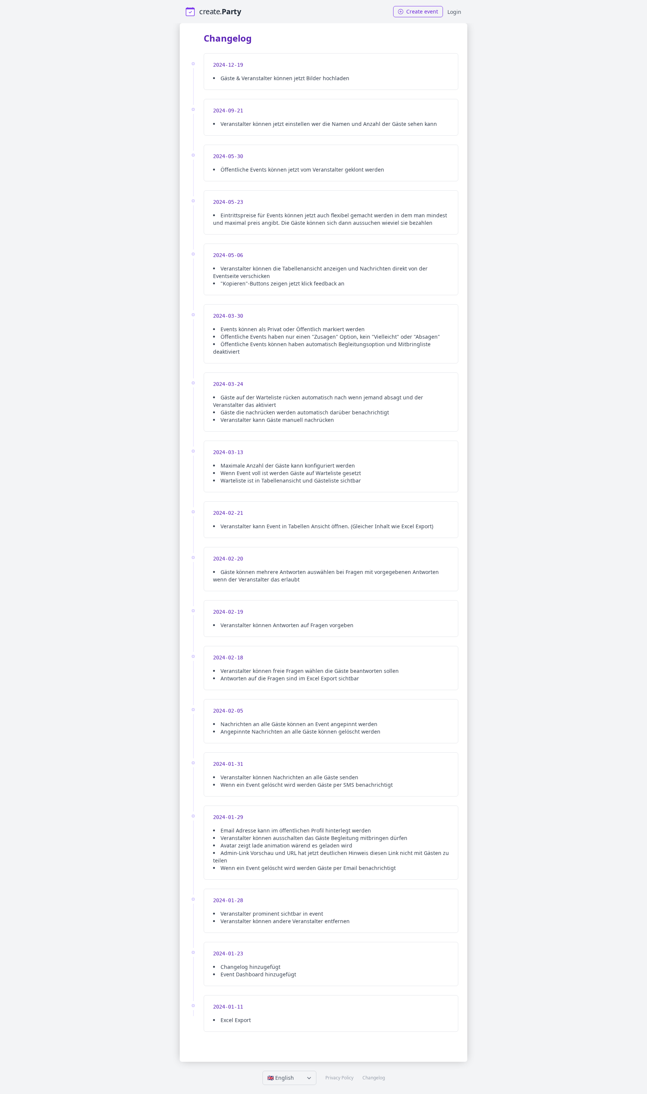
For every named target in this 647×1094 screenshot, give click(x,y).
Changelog (373, 1078)
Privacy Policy (339, 1078)
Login (454, 11)
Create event (421, 11)
